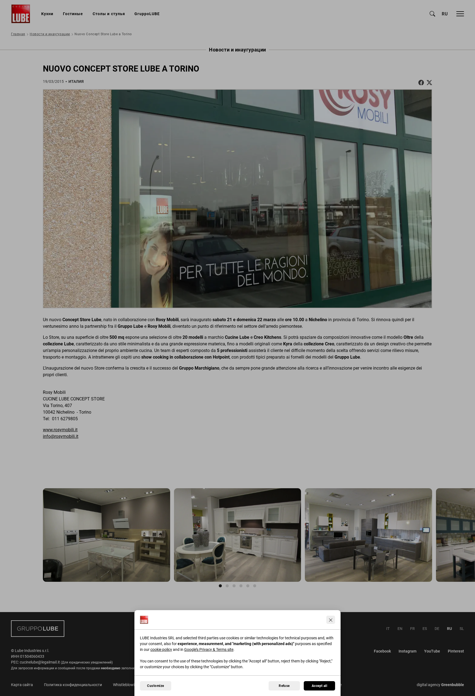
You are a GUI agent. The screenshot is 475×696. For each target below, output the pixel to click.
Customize (155, 686)
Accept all (319, 686)
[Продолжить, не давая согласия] (330, 620)
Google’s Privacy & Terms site (208, 649)
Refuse (284, 686)
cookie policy (161, 649)
